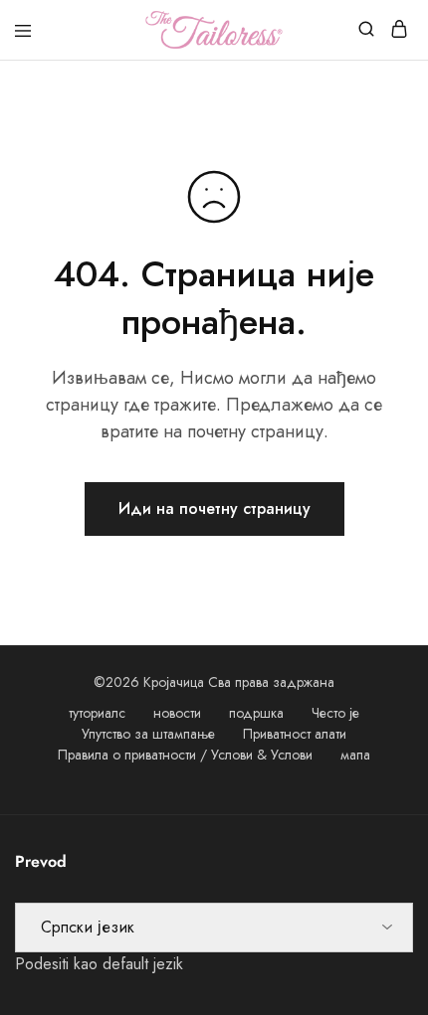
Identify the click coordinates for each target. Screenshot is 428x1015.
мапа (355, 754)
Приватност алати (294, 734)
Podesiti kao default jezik (99, 963)
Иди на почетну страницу (214, 508)
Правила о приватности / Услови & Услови (185, 754)
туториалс (97, 713)
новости (177, 713)
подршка (256, 713)
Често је (335, 713)
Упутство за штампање (148, 734)
